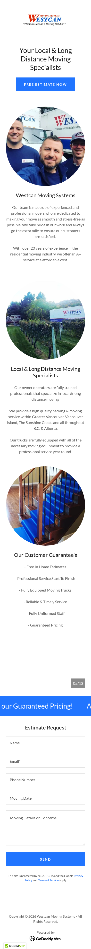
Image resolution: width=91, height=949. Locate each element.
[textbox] (45, 743)
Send (45, 859)
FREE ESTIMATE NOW (45, 84)
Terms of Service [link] (48, 880)
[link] (45, 19)
